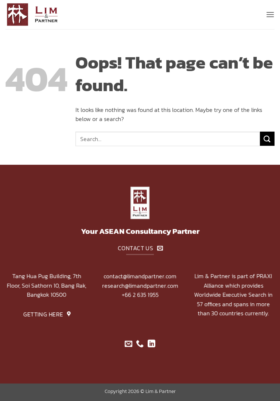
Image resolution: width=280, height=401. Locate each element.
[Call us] (140, 344)
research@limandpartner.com (140, 285)
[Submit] (267, 139)
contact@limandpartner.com (140, 276)
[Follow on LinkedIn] (151, 344)
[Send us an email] (128, 344)
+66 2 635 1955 (140, 295)
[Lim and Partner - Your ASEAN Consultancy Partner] (41, 14)
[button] (270, 14)
